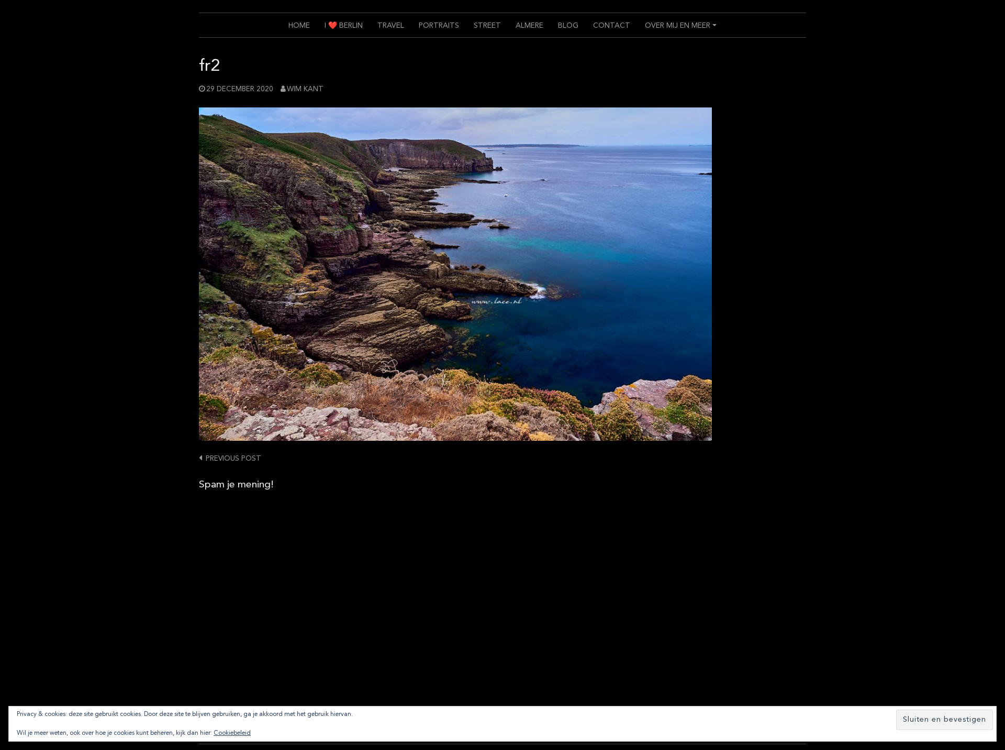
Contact (611, 25)
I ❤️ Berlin (344, 25)
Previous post (233, 458)
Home (299, 25)
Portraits (439, 25)
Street (487, 25)
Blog (568, 25)
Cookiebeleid (232, 733)
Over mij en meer (682, 29)
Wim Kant (305, 89)
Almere (529, 25)
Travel (390, 25)
